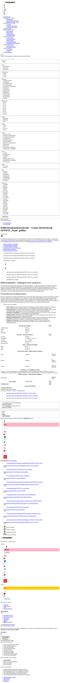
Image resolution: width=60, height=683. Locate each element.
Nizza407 (5, 203)
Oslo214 (5, 206)
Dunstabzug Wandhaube (9, 137)
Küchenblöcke (7, 16)
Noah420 (5, 205)
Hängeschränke (10, 45)
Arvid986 (5, 184)
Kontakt (5, 620)
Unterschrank (6, 95)
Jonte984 (5, 193)
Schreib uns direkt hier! (6, 387)
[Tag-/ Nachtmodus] (5, 9)
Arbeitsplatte (6, 82)
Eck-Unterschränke (10, 39)
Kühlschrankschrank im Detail (11, 250)
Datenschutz (6, 618)
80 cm (4, 109)
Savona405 (5, 212)
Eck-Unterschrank (7, 85)
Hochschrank (6, 89)
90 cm (4, 111)
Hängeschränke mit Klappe (9, 160)
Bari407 (5, 186)
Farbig (4, 125)
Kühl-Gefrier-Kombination (9, 143)
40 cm (4, 104)
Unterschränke (9, 37)
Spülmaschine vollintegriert (9, 148)
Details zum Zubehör (6, 404)
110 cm (5, 114)
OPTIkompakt (6, 177)
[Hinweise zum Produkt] (50, 326)
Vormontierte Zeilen (8, 615)
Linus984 (5, 196)
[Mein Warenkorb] (4, 14)
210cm (4, 75)
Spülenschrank (6, 93)
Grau (4, 127)
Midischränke (9, 32)
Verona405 (5, 213)
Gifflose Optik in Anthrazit (10, 249)
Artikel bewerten (4, 384)
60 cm (4, 108)
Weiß (4, 129)
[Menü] (4, 5)
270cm (4, 76)
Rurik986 (5, 209)
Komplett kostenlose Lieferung (11, 246)
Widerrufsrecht (7, 606)
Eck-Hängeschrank (7, 83)
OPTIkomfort (6, 176)
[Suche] (4, 7)
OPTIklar (5, 173)
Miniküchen (6, 69)
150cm (4, 73)
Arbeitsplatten (9, 49)
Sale (4, 62)
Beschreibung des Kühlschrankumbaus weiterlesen (40, 241)
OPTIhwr (5, 171)
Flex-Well (5, 166)
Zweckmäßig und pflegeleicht (10, 245)
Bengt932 (5, 187)
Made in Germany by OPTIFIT (11, 244)
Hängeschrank (6, 91)
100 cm (5, 112)
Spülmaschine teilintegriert (9, 147)
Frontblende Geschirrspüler (9, 86)
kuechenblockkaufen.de (9, 624)
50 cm (4, 106)
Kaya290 (5, 194)
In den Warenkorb (6, 416)
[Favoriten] (2, 236)
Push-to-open (6, 161)
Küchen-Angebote (8, 52)
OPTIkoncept (6, 179)
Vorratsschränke (10, 34)
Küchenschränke (7, 28)
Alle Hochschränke (12, 460)
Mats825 (5, 202)
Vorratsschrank (6, 96)
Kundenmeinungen (8, 608)
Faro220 (5, 190)
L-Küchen (8, 24)
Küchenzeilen (9, 19)
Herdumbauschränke (11, 41)
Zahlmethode (26, 418)
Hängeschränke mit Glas (9, 158)
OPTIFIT (5, 167)
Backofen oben (6, 154)
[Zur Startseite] (9, 3)
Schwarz (5, 128)
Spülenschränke (10, 40)
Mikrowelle (6, 145)
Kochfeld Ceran (7, 138)
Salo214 (5, 211)
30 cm (4, 102)
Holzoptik (5, 119)
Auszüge (5, 153)
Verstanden (3, 632)
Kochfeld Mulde (7, 141)
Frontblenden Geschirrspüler (13, 43)
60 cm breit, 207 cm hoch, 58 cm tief (12, 248)
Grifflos (5, 157)
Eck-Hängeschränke (11, 47)
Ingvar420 (5, 192)
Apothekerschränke (10, 35)
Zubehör (8, 51)
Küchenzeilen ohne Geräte (12, 22)
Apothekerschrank (7, 80)
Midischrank (6, 92)
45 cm (4, 105)
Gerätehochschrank (6, 241)
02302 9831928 (8, 622)
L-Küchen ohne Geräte (11, 27)
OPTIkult (5, 180)
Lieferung (6, 604)
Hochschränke (9, 31)
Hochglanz (5, 118)
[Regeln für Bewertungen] (50, 384)
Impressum (6, 619)
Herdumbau (6, 88)
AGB (5, 607)
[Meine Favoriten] (4, 12)
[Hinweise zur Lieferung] (50, 335)
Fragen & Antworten (8, 616)
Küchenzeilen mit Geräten (12, 20)
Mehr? (3, 414)
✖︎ (12, 640)
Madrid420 (5, 200)
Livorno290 (6, 197)
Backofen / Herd (7, 134)
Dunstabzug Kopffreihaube (9, 135)
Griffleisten (5, 155)
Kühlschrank (6, 144)
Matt (4, 121)
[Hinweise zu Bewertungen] (50, 382)
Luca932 (5, 199)
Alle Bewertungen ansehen (10, 677)
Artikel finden (5, 216)
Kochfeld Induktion (7, 140)
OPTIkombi (6, 174)
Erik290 (5, 189)
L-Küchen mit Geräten (11, 26)
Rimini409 (5, 208)
